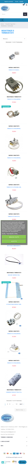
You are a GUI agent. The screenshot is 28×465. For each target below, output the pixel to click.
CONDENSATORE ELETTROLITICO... (14, 392)
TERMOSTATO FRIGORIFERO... (14, 99)
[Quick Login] (26, 5)
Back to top (20, 410)
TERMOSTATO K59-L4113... (14, 216)
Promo (16, 1)
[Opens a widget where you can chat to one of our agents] (22, 462)
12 (16, 404)
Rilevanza (5, 38)
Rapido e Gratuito (9, 1)
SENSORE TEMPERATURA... (14, 275)
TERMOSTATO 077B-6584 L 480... (14, 187)
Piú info (4, 233)
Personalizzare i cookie (11, 233)
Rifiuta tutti (14, 237)
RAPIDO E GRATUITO (14, 67)
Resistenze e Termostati (14, 97)
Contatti (21, 1)
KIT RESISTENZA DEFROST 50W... (14, 304)
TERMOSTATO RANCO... (14, 69)
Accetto (14, 241)
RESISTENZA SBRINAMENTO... (14, 245)
